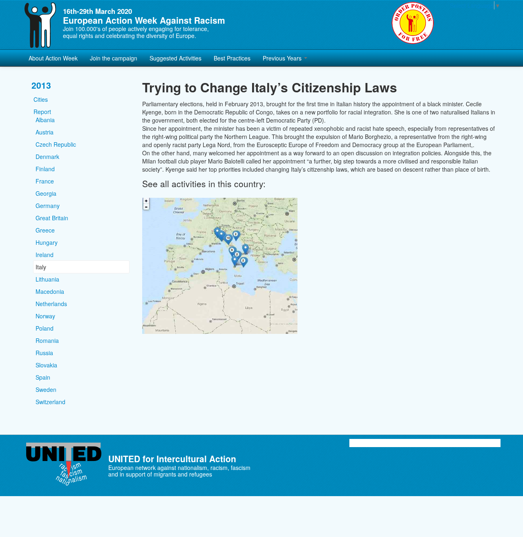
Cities (41, 99)
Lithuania (47, 279)
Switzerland (50, 402)
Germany (48, 205)
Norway (45, 316)
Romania (47, 340)
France (45, 181)
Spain (43, 377)
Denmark (47, 156)
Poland (45, 328)
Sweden (46, 389)
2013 (41, 85)
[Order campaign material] (412, 22)
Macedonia (50, 291)
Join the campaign (113, 58)
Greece (45, 230)
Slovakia (46, 365)
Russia (44, 353)
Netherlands (51, 304)
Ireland (45, 255)
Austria (45, 132)
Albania (45, 120)
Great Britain (52, 218)
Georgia (46, 193)
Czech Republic (56, 144)
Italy (41, 267)
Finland (45, 169)
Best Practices (232, 58)
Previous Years (283, 58)
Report (42, 111)
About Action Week (53, 58)
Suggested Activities (175, 58)
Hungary (47, 242)
